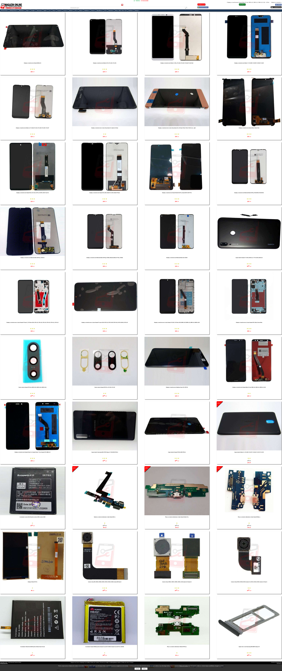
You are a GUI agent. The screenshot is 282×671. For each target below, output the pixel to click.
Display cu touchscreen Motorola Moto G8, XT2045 (176, 257)
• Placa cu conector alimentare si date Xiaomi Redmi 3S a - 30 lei (197, 2)
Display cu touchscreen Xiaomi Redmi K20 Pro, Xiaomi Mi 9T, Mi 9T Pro (177, 192)
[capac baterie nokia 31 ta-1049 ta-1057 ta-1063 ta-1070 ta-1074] (249, 450)
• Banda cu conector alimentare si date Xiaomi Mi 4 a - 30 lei (166, 2)
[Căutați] (186, 8)
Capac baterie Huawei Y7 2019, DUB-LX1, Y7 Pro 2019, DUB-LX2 (249, 257)
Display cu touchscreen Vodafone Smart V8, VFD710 (177, 387)
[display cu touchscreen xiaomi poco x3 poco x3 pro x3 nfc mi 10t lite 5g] (32, 190)
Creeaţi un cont (201, 4)
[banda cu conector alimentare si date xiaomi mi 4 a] (104, 514)
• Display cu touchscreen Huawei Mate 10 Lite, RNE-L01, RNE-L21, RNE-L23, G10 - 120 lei (129, 2)
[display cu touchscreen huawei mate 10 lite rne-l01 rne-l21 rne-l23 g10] (249, 385)
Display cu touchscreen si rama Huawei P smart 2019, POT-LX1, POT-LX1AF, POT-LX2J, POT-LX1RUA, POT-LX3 (105, 322)
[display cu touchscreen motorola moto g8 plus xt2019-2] (32, 255)
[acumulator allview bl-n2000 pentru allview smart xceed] (32, 644)
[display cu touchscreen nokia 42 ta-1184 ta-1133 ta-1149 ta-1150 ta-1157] (32, 125)
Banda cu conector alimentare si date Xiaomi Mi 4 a (104, 517)
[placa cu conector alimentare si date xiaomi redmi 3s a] (176, 514)
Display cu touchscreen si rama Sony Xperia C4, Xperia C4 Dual (104, 127)
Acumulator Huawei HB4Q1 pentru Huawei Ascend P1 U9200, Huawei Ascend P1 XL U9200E (104, 646)
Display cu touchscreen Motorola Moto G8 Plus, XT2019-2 (33, 257)
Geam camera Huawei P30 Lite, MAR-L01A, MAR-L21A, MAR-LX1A (32, 387)
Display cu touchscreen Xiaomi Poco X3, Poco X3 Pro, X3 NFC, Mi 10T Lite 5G (32, 192)
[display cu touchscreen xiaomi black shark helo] (249, 125)
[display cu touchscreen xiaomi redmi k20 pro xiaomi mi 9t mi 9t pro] (176, 190)
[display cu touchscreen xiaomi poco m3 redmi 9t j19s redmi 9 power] (104, 190)
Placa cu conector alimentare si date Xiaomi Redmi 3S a (177, 517)
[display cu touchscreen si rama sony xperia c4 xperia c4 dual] (104, 125)
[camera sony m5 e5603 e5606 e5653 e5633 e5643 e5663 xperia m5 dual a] (104, 579)
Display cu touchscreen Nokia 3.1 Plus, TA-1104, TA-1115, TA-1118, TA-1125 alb (177, 63)
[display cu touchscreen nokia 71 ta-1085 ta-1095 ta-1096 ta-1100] (249, 61)
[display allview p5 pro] (32, 579)
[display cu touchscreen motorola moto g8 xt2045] (176, 255)
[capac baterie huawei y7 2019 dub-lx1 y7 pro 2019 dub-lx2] (249, 255)
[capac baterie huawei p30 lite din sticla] (176, 450)
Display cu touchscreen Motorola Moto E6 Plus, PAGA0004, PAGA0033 (249, 192)
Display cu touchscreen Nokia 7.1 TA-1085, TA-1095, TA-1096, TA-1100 (249, 63)
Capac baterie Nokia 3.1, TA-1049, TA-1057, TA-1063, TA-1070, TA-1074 (249, 452)
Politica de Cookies (183, 665)
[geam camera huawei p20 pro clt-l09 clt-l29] (104, 385)
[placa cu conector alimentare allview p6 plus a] (176, 644)
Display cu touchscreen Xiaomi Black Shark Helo (249, 127)
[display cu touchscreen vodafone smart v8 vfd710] (176, 385)
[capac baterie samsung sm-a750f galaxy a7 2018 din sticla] (104, 450)
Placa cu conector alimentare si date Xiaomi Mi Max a (249, 517)
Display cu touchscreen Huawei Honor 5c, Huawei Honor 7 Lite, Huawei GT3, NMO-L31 (32, 452)
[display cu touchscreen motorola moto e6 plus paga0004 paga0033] (249, 190)
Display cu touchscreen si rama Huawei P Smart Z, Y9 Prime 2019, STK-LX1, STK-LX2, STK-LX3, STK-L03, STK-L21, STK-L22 (32, 322)
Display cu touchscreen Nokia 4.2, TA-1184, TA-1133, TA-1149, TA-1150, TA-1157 (32, 127)
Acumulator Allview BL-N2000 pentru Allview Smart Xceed (32, 646)
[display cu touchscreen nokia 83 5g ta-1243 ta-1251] (104, 61)
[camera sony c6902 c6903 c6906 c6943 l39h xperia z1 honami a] (176, 579)
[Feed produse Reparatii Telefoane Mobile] (122, 5)
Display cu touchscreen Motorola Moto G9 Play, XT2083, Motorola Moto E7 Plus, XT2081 (105, 257)
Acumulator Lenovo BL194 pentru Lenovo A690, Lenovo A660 (32, 517)
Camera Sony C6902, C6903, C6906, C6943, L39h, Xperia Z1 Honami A (177, 581)
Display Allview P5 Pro (32, 581)
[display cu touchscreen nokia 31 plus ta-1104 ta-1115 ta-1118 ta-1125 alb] (176, 61)
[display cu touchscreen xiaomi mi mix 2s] (32, 61)
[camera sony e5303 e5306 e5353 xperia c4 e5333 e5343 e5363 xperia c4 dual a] (249, 579)
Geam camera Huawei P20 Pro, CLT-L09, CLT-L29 (105, 387)
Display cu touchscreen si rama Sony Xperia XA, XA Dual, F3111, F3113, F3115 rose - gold (176, 127)
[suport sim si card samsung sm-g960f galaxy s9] (249, 644)
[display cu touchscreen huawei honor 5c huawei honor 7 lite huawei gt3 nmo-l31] (32, 450)
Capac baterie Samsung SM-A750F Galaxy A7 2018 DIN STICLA (104, 452)
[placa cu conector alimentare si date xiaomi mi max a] (249, 514)
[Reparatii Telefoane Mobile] (11, 8)
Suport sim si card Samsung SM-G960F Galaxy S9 (249, 646)
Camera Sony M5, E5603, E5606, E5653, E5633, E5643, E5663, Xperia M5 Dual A (104, 581)
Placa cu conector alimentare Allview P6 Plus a (177, 646)
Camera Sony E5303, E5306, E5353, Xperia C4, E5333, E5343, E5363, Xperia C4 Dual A (249, 581)
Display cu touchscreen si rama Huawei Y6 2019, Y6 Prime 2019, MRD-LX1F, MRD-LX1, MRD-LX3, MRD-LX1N (177, 322)
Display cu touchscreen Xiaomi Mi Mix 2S (32, 63)
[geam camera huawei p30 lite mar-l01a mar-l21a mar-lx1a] (32, 385)
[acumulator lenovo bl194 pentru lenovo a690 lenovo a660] (32, 514)
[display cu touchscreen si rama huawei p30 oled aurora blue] (249, 320)
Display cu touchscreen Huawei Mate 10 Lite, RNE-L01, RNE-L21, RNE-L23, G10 (249, 387)
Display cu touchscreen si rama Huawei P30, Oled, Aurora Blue (249, 322)
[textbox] (127, 8)
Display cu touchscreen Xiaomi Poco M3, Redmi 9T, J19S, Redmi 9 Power (104, 192)
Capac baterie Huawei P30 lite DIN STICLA (177, 452)
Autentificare (242, 4)
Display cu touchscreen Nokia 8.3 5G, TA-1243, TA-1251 (104, 63)
